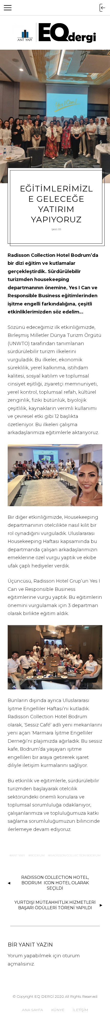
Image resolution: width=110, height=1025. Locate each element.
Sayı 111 (56, 229)
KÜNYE (57, 1010)
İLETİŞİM (80, 1010)
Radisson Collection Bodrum (75, 855)
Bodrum (37, 855)
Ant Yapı (18, 855)
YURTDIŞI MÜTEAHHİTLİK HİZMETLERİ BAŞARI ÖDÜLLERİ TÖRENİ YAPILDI (55, 905)
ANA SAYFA (32, 1010)
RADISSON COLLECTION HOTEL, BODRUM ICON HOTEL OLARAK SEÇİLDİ (55, 883)
